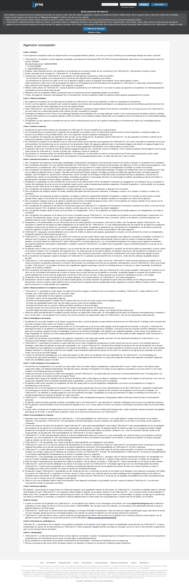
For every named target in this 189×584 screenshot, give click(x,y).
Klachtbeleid (50, 563)
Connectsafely (58, 574)
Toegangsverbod (64, 563)
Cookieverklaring (101, 563)
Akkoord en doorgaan (95, 29)
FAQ (41, 563)
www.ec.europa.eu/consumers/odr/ (102, 518)
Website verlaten (94, 32)
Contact (134, 563)
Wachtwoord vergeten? (128, 7)
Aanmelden (159, 4)
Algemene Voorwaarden (119, 563)
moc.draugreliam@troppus (142, 503)
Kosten (76, 563)
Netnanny (49, 574)
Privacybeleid (87, 563)
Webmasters (144, 563)
